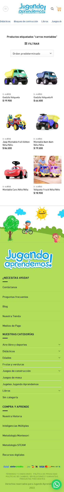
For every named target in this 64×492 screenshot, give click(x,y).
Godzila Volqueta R (43, 97)
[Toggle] (59, 344)
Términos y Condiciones (19, 473)
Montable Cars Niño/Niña (15, 189)
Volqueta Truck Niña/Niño (47, 189)
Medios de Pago (12, 325)
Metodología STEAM (14, 445)
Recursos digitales (14, 454)
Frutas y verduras (13, 364)
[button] (5, 9)
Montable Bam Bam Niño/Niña (43, 143)
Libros (44, 21)
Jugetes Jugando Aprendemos (21, 384)
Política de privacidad (45, 473)
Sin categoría (10, 397)
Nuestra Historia (12, 416)
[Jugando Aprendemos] (32, 9)
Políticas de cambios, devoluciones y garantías (32, 476)
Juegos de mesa (12, 377)
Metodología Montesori (16, 435)
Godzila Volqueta (11, 97)
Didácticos (9, 351)
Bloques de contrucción (26, 21)
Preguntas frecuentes (15, 297)
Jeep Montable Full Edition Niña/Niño (16, 143)
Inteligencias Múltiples (16, 425)
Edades (7, 357)
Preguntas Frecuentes (32, 478)
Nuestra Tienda (12, 316)
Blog (5, 306)
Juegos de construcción (17, 370)
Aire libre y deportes (15, 344)
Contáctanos (10, 287)
